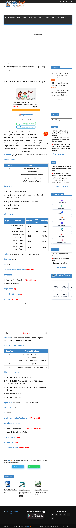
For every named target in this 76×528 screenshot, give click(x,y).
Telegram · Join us (27, 127)
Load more (61, 99)
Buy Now (26, 110)
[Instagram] (61, 1)
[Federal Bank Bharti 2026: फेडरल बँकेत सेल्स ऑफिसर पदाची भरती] (7, 483)
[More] (44, 73)
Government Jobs (38, 486)
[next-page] (8, 500)
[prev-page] (5, 500)
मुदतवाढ (21, 496)
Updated (54, 87)
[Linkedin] (63, 1)
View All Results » (62, 186)
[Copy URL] (40, 73)
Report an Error (26, 115)
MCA (21, 486)
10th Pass (10, 64)
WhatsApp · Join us (27, 124)
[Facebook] (58, 1)
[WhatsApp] (71, 1)
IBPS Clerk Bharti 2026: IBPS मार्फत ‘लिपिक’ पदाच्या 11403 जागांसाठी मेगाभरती (60, 75)
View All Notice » (61, 267)
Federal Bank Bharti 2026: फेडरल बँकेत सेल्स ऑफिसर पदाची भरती (10, 491)
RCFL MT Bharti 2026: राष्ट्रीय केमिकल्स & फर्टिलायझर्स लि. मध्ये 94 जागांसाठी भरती (41, 491)
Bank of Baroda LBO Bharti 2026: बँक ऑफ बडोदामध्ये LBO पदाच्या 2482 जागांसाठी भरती (60, 93)
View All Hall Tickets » (62, 155)
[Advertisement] (38, 47)
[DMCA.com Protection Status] (11, 513)
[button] (70, 9)
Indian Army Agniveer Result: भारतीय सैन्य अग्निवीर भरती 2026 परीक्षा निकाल (61, 169)
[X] (69, 1)
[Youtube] (52, 518)
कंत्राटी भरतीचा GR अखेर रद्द (60, 263)
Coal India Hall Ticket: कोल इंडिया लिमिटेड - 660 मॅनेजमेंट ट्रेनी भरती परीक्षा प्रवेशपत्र (60, 140)
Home (5, 64)
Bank (5, 486)
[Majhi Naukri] (16, 4)
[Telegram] (66, 1)
